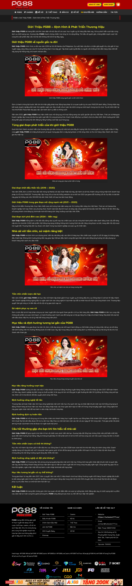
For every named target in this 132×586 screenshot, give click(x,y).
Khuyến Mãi (89, 12)
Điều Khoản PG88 (48, 519)
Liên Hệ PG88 (47, 527)
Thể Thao (52, 12)
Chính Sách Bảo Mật (49, 523)
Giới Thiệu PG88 (48, 514)
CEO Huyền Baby (48, 531)
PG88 (19, 12)
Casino (30, 12)
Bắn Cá (65, 12)
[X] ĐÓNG (9, 582)
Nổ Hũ (40, 12)
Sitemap (45, 535)
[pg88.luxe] (22, 5)
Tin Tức (114, 12)
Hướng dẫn (101, 12)
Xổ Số (76, 12)
